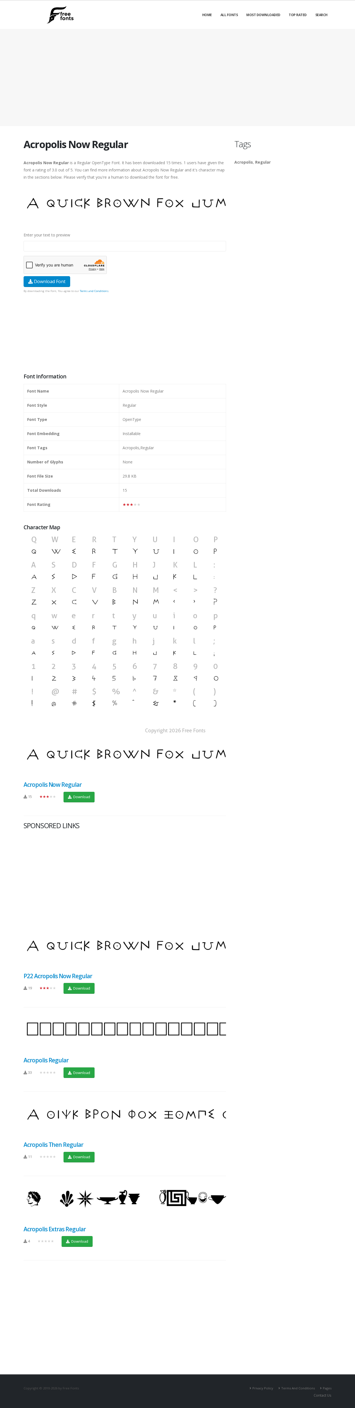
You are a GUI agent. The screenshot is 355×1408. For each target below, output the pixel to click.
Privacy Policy (262, 1388)
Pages (327, 1388)
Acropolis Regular (46, 1060)
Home (207, 15)
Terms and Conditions (94, 291)
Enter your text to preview (47, 235)
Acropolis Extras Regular (55, 1229)
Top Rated (298, 15)
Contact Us (322, 1395)
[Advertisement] (125, 334)
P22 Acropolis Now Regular (58, 976)
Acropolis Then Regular (53, 1145)
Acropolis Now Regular (53, 784)
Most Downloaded (263, 15)
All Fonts (229, 15)
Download (81, 796)
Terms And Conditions (298, 1388)
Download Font (49, 281)
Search (321, 15)
